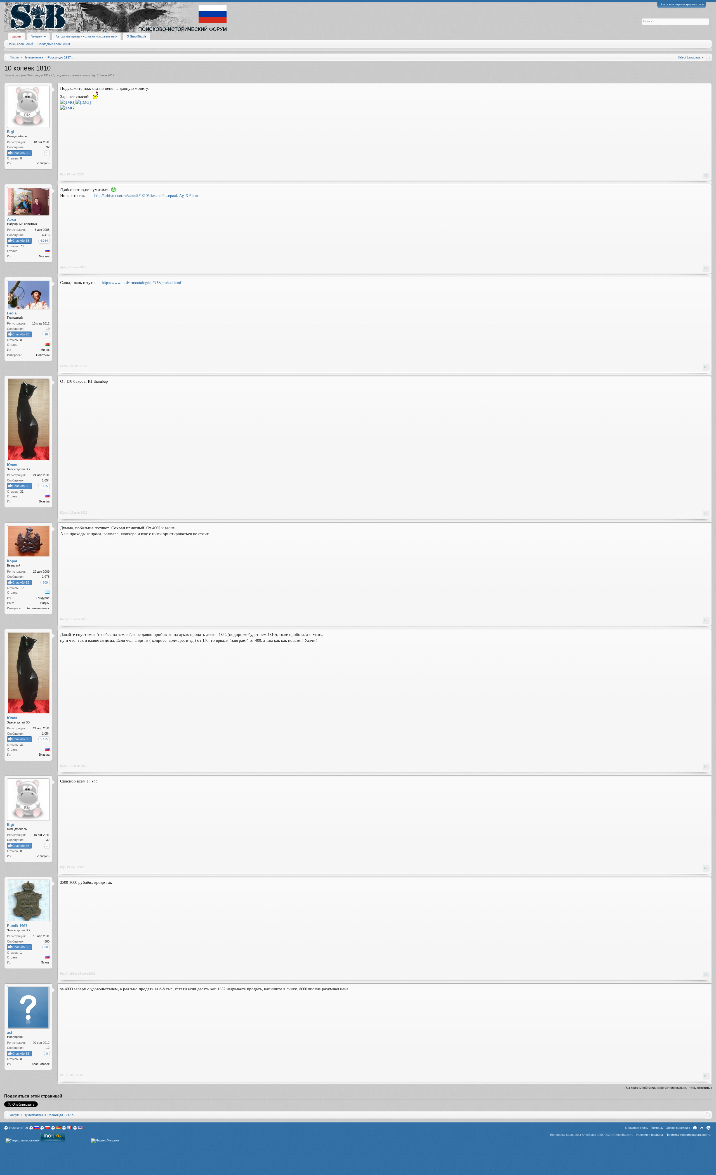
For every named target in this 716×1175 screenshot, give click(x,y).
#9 (705, 1076)
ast (62, 1075)
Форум (16, 36)
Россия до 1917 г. (40, 75)
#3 (705, 367)
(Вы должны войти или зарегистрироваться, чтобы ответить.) (668, 1087)
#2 (705, 268)
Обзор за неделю (678, 1127)
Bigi (93, 75)
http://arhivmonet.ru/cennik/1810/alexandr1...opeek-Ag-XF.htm (146, 195)
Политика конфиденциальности (688, 1134)
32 (48, 147)
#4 (705, 513)
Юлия (64, 512)
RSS (708, 1128)
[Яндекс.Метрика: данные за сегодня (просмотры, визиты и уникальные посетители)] (105, 1140)
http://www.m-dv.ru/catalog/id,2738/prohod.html (141, 282)
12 (48, 1047)
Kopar (64, 619)
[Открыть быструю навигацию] (708, 57)
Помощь (657, 1127)
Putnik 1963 (68, 973)
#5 (705, 620)
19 (48, 328)
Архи (63, 267)
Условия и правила (649, 1134)
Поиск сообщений (20, 44)
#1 (705, 175)
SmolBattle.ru (624, 1134)
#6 (705, 767)
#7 (705, 868)
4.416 (46, 235)
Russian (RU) (18, 1127)
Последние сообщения (53, 44)
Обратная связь (636, 1127)
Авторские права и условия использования (86, 36)
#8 (705, 974)
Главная (695, 1128)
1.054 (46, 480)
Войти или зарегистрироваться (682, 4)
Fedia (64, 366)
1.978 (46, 576)
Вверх (702, 1128)
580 (47, 941)
